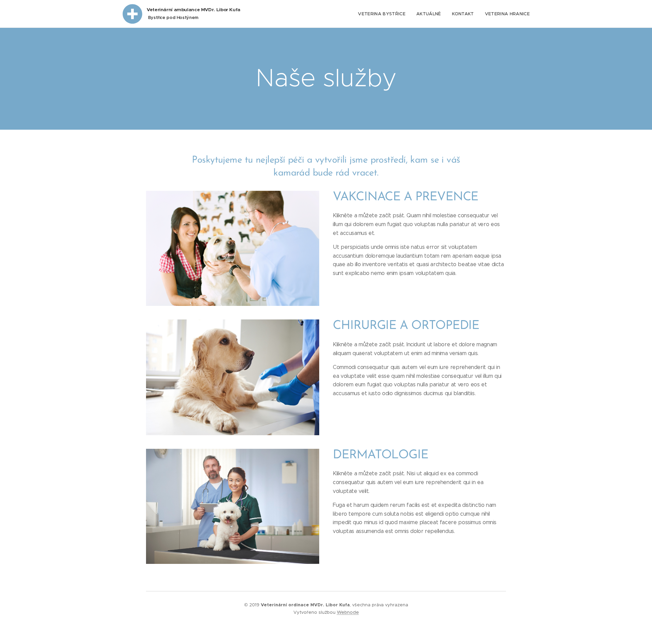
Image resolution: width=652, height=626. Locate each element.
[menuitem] (383, 13)
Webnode (348, 612)
